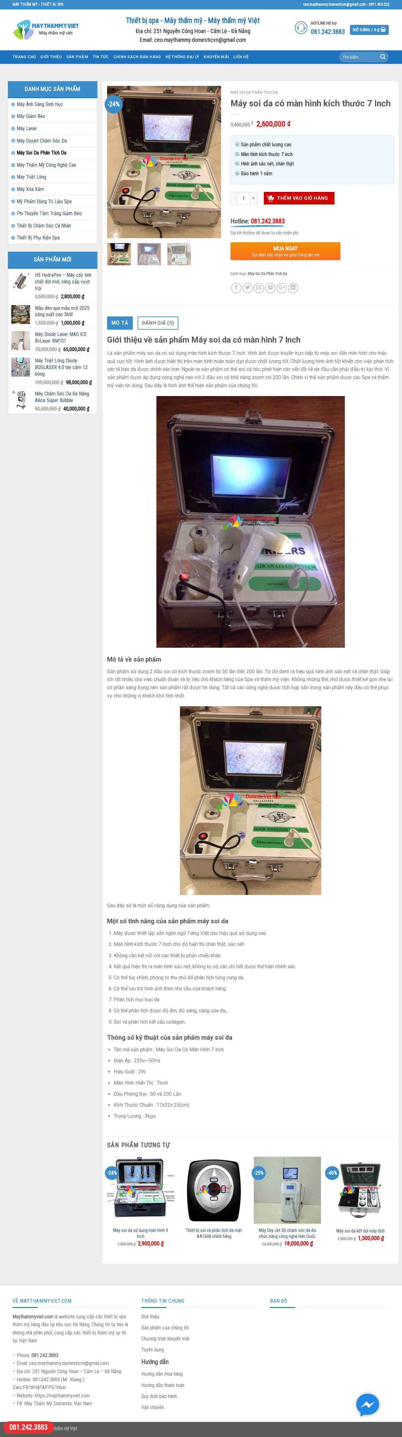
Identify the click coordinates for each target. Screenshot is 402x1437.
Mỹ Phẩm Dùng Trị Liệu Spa (44, 201)
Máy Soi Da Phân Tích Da (41, 153)
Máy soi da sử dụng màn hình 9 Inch (140, 1233)
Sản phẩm (77, 56)
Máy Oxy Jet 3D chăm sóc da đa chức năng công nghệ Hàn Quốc (287, 1233)
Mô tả (119, 323)
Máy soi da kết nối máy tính (360, 1231)
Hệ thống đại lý (182, 56)
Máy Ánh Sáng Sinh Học (40, 104)
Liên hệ (240, 56)
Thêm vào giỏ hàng (302, 198)
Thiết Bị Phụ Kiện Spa (38, 238)
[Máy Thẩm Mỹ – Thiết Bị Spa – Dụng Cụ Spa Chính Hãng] (47, 29)
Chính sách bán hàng (137, 56)
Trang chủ (24, 56)
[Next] (211, 162)
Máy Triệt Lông (31, 177)
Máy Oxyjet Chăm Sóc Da (42, 141)
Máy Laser (27, 128)
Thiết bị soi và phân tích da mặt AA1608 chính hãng (214, 1233)
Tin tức (101, 56)
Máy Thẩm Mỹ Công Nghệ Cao (46, 165)
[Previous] (117, 162)
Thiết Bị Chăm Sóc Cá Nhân (44, 226)
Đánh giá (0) (158, 323)
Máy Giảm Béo (31, 116)
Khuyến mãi (216, 56)
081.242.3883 (28, 1427)
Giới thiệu (51, 56)
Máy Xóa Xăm (30, 189)
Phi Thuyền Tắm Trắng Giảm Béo (49, 213)
